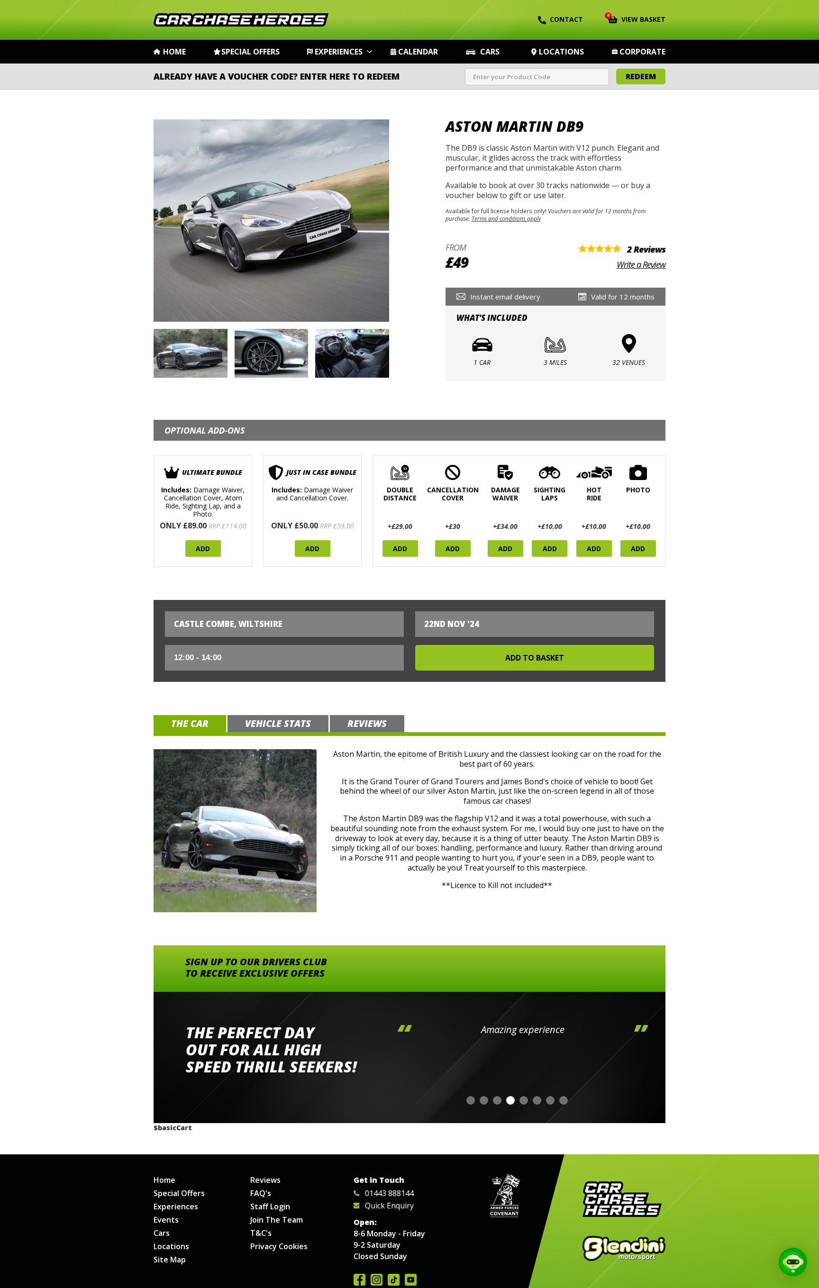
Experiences (339, 51)
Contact (566, 19)
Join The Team (276, 1220)
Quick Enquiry (389, 1205)
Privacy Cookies (279, 1246)
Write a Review (641, 264)
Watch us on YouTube (411, 1280)
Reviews (265, 1180)
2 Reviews (646, 249)
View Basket (636, 18)
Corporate (642, 51)
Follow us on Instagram (376, 1280)
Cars (490, 51)
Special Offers (250, 51)
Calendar (418, 51)
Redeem (641, 76)
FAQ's (260, 1193)
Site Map (170, 1259)
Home (174, 51)
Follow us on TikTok (394, 1280)
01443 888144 (389, 1193)
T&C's (261, 1233)
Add (203, 548)
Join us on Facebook (359, 1280)
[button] (470, 1100)
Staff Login (270, 1206)
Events (166, 1220)
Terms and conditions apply (506, 218)
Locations (561, 51)
